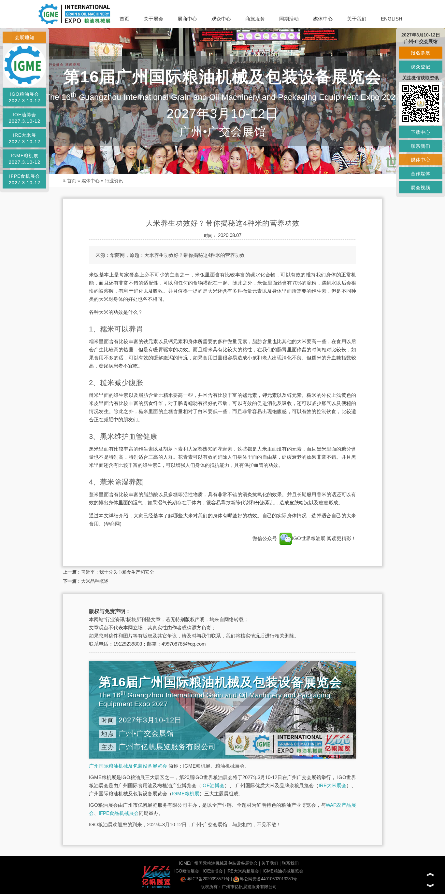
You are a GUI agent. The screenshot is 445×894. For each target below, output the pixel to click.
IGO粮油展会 (186, 871)
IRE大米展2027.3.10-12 (24, 138)
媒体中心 (323, 18)
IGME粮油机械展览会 (283, 871)
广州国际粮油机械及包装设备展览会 (128, 766)
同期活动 (289, 18)
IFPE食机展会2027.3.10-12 (24, 179)
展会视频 (420, 187)
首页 (124, 18)
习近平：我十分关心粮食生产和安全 (117, 572)
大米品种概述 (94, 581)
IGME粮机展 (185, 793)
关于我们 (356, 18)
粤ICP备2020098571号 (208, 878)
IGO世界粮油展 (309, 538)
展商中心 (187, 18)
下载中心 (420, 132)
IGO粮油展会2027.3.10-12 (24, 97)
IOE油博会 (212, 785)
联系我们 (290, 863)
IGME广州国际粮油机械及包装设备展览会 (218, 863)
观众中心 (221, 18)
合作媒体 (420, 173)
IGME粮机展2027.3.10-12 (24, 159)
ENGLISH (391, 18)
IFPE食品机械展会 (119, 813)
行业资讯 (114, 180)
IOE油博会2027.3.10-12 (24, 118)
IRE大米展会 (332, 785)
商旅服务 (255, 18)
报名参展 (420, 52)
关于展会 (153, 18)
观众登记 (420, 66)
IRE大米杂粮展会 (242, 871)
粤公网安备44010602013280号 (268, 878)
